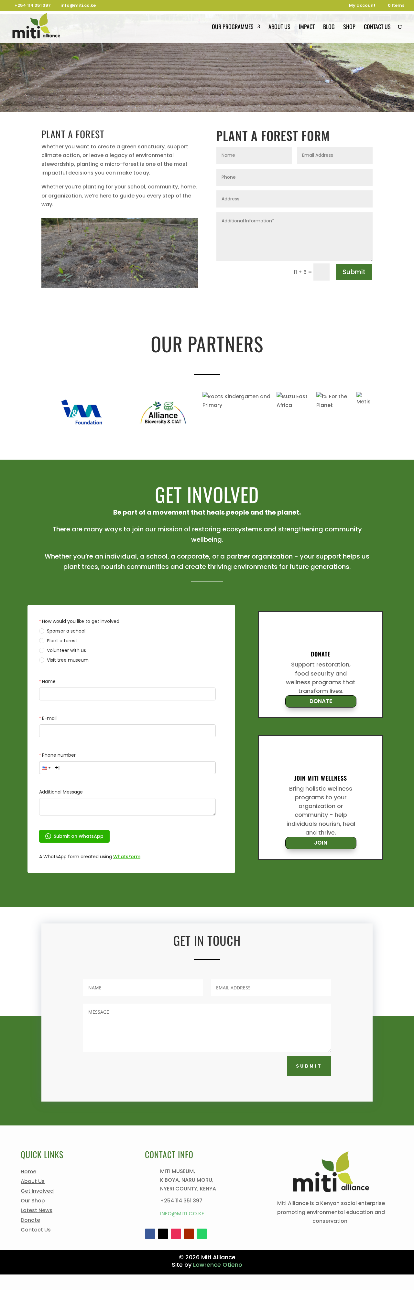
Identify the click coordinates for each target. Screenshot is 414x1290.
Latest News (36, 1211)
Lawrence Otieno (217, 1265)
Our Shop (33, 1201)
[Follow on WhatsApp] (202, 1234)
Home (28, 1172)
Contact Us (377, 27)
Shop (349, 27)
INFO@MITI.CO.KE (182, 1213)
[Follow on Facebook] (150, 1234)
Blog (329, 27)
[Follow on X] (163, 1234)
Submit (354, 271)
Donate (30, 1221)
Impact (307, 27)
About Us (279, 27)
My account (362, 5)
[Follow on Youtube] (189, 1234)
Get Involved (37, 1192)
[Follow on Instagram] (176, 1234)
